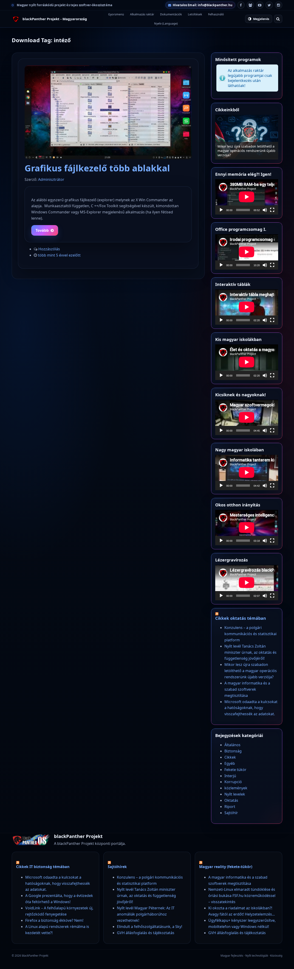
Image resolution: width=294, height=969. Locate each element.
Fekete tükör (235, 769)
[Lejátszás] (221, 210)
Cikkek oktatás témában (240, 618)
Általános (232, 744)
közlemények (235, 787)
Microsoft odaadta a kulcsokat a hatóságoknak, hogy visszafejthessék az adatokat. (250, 708)
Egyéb (229, 763)
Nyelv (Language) (166, 23)
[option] (246, 137)
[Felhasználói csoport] (250, 5)
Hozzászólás (49, 248)
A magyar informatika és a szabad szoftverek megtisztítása (247, 689)
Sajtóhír (231, 812)
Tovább (42, 230)
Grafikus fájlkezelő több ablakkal (97, 168)
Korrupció (233, 781)
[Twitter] (269, 5)
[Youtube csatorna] (259, 5)
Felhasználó (216, 14)
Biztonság (233, 751)
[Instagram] (278, 5)
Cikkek (230, 757)
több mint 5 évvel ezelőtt (59, 255)
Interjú (230, 775)
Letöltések (195, 14)
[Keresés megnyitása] (278, 19)
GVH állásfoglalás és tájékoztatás (145, 932)
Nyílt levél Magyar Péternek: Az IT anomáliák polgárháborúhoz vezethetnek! (146, 914)
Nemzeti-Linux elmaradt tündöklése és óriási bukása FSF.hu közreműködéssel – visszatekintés (241, 895)
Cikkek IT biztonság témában (43, 866)
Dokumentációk (171, 14)
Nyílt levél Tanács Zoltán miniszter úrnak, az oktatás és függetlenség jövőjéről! (250, 652)
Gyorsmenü (116, 14)
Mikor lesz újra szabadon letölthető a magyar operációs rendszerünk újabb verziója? (246, 150)
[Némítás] (265, 210)
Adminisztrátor (51, 179)
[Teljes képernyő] (272, 210)
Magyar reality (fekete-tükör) (225, 866)
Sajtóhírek (117, 866)
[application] (246, 197)
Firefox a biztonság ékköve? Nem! (54, 920)
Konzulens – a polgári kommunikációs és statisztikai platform (250, 633)
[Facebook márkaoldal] (241, 5)
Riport (229, 806)
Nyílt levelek (234, 794)
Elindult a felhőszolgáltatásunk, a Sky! (149, 926)
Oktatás (231, 800)
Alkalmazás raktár (142, 14)
